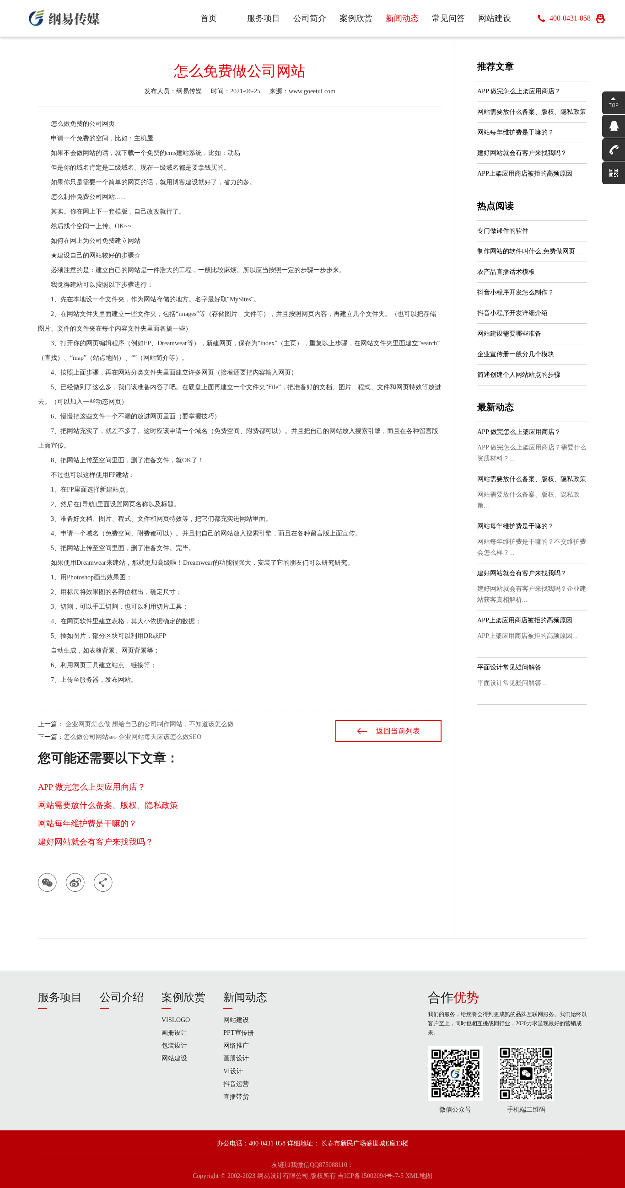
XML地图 (418, 1175)
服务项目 (60, 997)
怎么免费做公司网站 (240, 71)
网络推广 (236, 1045)
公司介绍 (122, 997)
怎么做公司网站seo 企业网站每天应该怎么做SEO (132, 736)
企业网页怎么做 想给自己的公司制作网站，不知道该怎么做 (149, 724)
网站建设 (174, 1058)
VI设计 (233, 1071)
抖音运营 (236, 1084)
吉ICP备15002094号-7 (368, 1175)
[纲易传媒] (64, 18)
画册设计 (174, 1032)
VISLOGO (176, 1020)
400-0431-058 (570, 18)
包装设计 (174, 1045)
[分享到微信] (47, 882)
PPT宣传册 (238, 1032)
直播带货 (236, 1096)
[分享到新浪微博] (75, 882)
